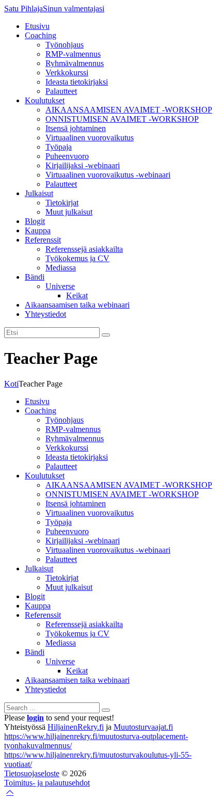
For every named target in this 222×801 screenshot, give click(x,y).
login (35, 717)
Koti (11, 383)
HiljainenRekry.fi (75, 727)
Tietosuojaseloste (31, 773)
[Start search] (106, 710)
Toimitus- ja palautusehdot (47, 782)
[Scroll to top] (9, 792)
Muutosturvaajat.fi (143, 727)
